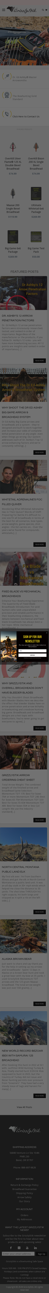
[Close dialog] (47, 633)
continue (32, 655)
